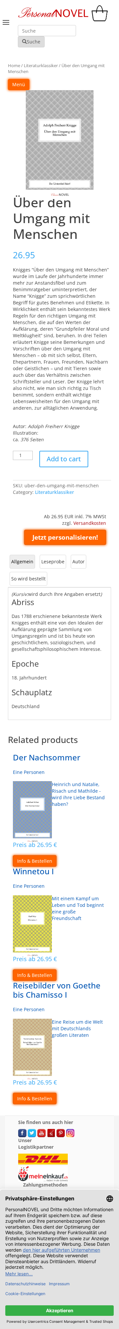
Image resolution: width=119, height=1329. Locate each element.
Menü (18, 84)
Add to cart (64, 458)
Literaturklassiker (41, 65)
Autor (78, 561)
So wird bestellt (28, 578)
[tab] (22, 561)
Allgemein (22, 561)
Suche (33, 41)
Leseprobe (52, 561)
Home (14, 65)
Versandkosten (89, 523)
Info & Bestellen (34, 861)
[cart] (101, 19)
